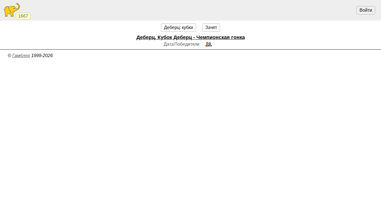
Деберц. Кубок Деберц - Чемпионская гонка (190, 37)
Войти (366, 10)
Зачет (211, 27)
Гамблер (21, 55)
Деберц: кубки (178, 27)
